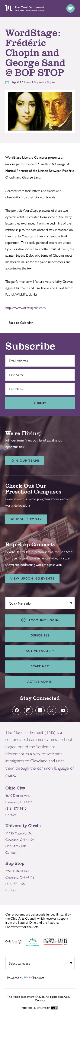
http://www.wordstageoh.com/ (25, 307)
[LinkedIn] (40, 710)
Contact (10, 814)
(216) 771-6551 (15, 883)
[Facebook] (16, 710)
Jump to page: (17, 602)
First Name (15, 372)
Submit (39, 403)
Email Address (17, 358)
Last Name (15, 386)
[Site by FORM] (40, 1008)
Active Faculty (40, 651)
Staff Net (40, 666)
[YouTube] (63, 710)
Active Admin (40, 682)
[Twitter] (51, 710)
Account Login (42, 620)
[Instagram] (28, 710)
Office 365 (40, 635)
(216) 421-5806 (15, 845)
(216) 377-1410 (15, 808)
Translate (38, 977)
